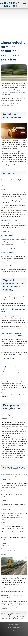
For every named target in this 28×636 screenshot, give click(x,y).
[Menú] (25, 3)
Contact (14, 630)
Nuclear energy (12, 4)
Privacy (14, 633)
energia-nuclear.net (14, 627)
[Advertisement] (14, 24)
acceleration (16, 345)
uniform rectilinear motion (10, 315)
